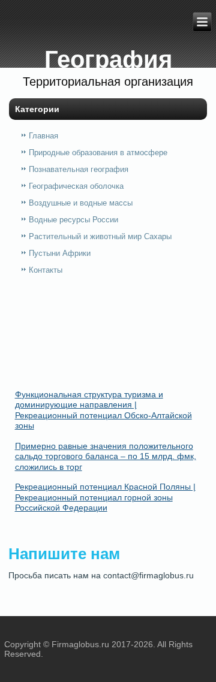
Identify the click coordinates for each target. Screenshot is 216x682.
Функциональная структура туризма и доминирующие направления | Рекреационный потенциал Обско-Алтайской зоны (103, 410)
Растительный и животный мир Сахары (100, 236)
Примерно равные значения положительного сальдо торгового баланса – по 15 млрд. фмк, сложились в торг (105, 456)
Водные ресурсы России (73, 219)
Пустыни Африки (60, 253)
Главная (43, 135)
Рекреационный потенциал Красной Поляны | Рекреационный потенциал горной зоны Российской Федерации (105, 497)
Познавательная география (78, 169)
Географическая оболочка (76, 186)
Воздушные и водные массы (81, 202)
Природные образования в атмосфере (98, 152)
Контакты (45, 269)
